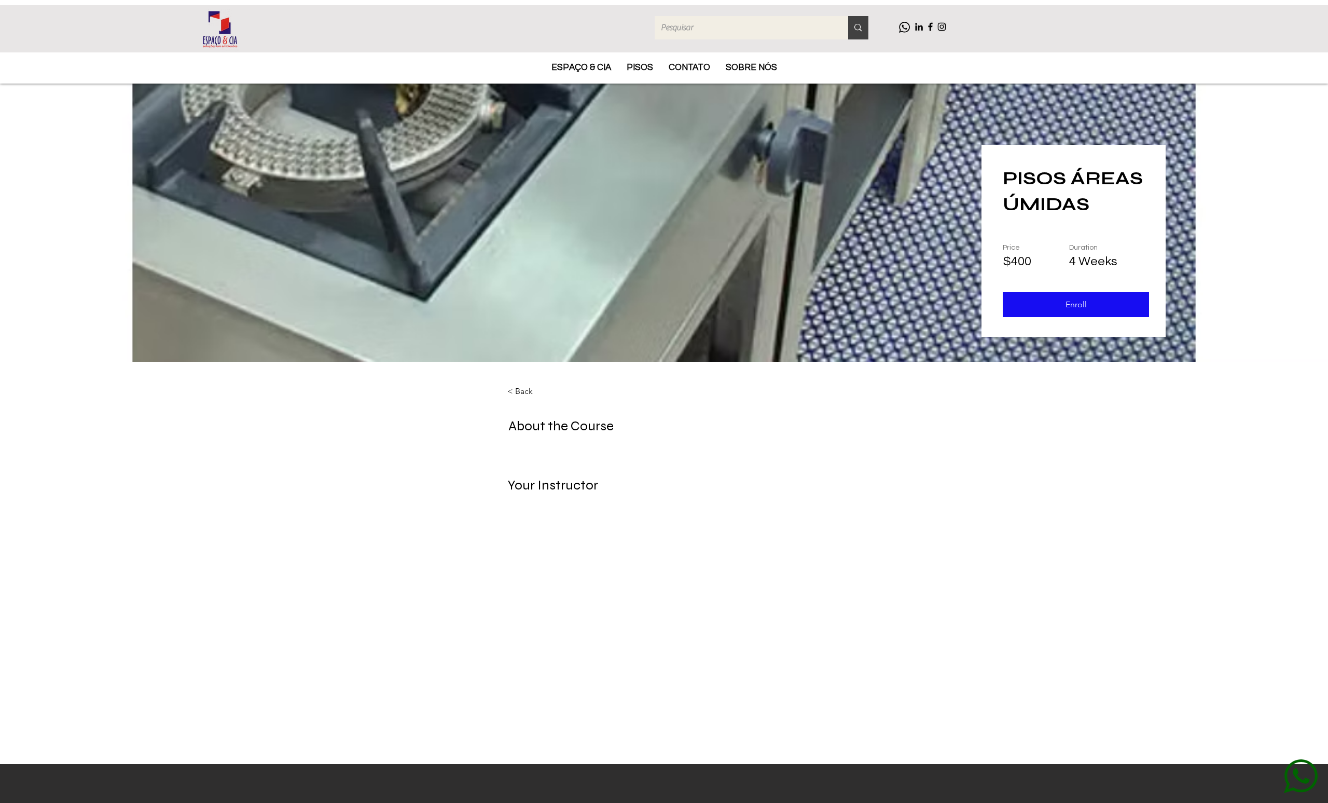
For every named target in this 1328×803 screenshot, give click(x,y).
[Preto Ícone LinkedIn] (919, 26)
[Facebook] (930, 26)
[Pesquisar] (858, 27)
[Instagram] (941, 26)
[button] (1076, 304)
